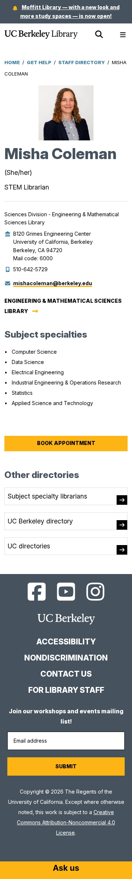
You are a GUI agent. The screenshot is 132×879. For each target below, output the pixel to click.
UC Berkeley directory (40, 521)
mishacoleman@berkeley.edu (52, 283)
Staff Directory (81, 62)
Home (12, 62)
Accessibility (66, 641)
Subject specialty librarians (47, 496)
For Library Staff (66, 690)
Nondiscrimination (66, 657)
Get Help (39, 62)
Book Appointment (66, 443)
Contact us (66, 673)
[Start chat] (66, 868)
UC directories (29, 546)
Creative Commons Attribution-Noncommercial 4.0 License (66, 822)
